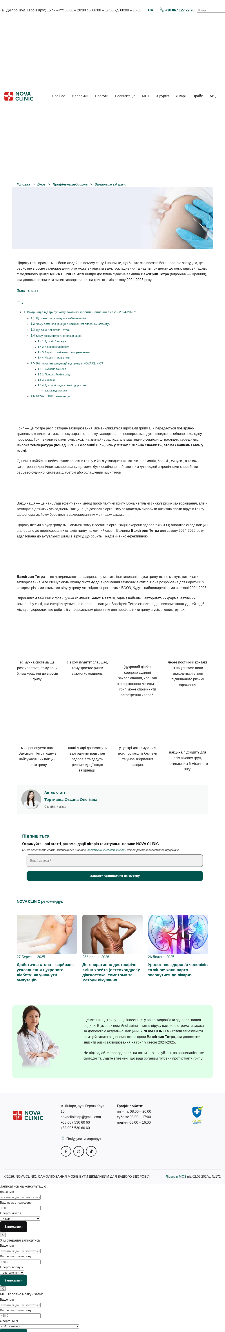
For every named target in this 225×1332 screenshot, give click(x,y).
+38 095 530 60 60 (75, 1128)
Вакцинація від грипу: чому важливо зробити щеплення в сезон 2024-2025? (81, 312)
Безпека (50, 379)
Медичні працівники (57, 357)
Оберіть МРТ (9, 1321)
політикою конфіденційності (106, 850)
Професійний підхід (57, 374)
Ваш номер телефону (15, 1202)
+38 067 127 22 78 (179, 10)
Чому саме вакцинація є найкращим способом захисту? (73, 324)
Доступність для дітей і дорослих (65, 385)
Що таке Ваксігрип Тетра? (53, 330)
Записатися (13, 1226)
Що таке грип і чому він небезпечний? (61, 318)
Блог (41, 184)
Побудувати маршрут (83, 1139)
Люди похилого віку (57, 346)
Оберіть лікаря (10, 1213)
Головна (23, 184)
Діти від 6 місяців (55, 341)
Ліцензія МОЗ (176, 1176)
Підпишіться (60, 390)
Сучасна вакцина (55, 369)
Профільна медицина (70, 184)
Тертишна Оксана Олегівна (70, 799)
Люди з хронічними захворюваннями (68, 352)
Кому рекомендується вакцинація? (59, 335)
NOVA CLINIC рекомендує (53, 396)
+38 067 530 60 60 (75, 1122)
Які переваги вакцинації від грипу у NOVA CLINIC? (69, 363)
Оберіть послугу (11, 1267)
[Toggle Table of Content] (20, 303)
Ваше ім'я (7, 1191)
